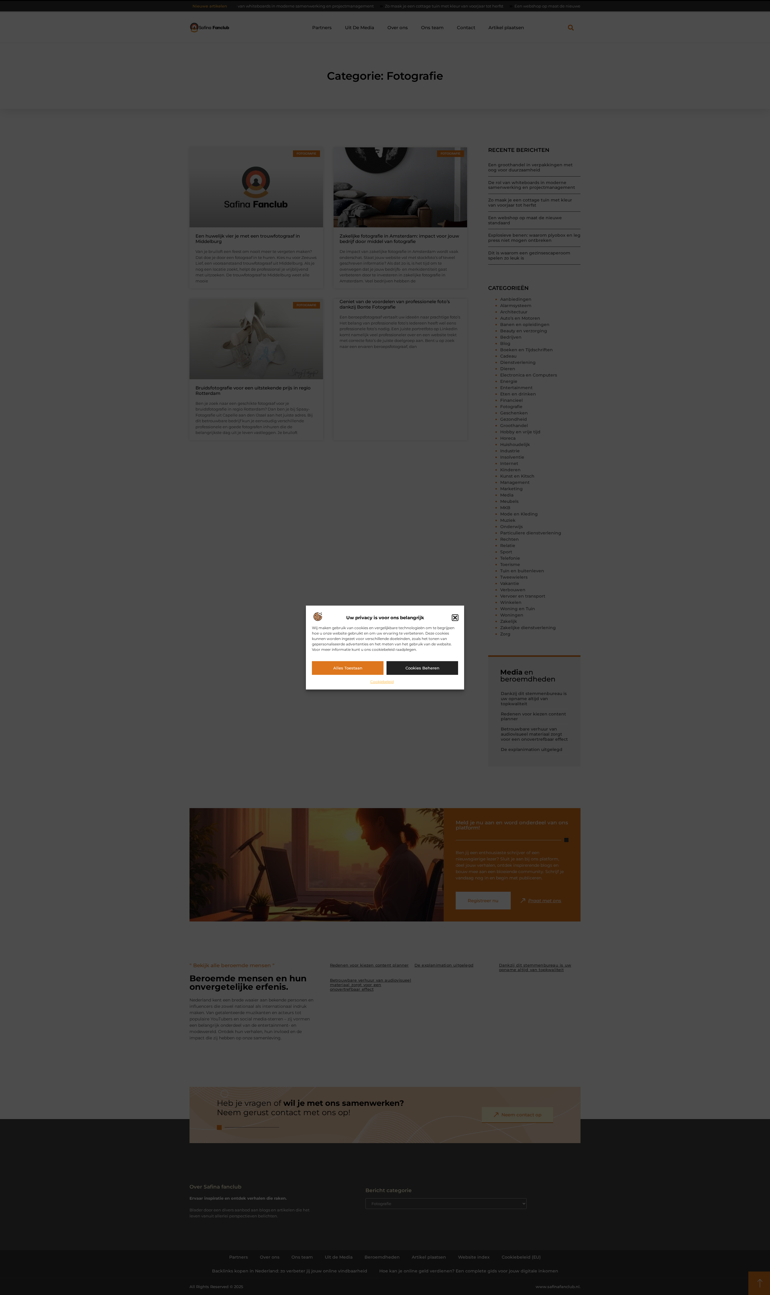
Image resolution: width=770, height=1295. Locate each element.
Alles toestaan (347, 668)
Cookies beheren (422, 668)
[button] (455, 618)
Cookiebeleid (382, 681)
